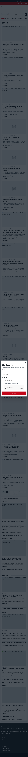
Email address (5, 377)
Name (3, 372)
